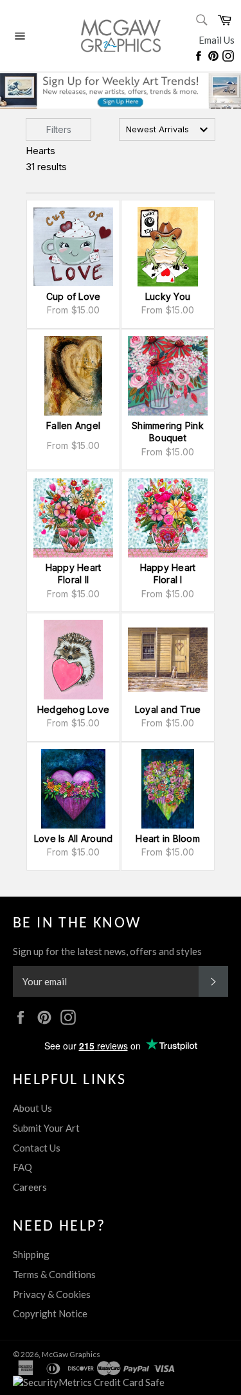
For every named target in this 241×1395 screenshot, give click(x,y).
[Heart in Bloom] (168, 789)
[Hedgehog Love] (73, 659)
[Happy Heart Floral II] (73, 517)
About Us (32, 1108)
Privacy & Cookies (52, 1294)
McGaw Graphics (71, 1354)
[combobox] (167, 129)
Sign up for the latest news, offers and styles (107, 951)
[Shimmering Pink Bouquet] (168, 376)
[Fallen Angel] (73, 376)
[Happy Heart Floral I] (168, 517)
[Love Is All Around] (73, 789)
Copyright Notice (50, 1313)
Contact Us (36, 1148)
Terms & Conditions (54, 1274)
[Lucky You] (168, 246)
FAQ (22, 1167)
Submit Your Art (46, 1128)
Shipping (31, 1254)
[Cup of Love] (73, 246)
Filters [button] (58, 129)
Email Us (217, 40)
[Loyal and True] (168, 659)
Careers (30, 1187)
